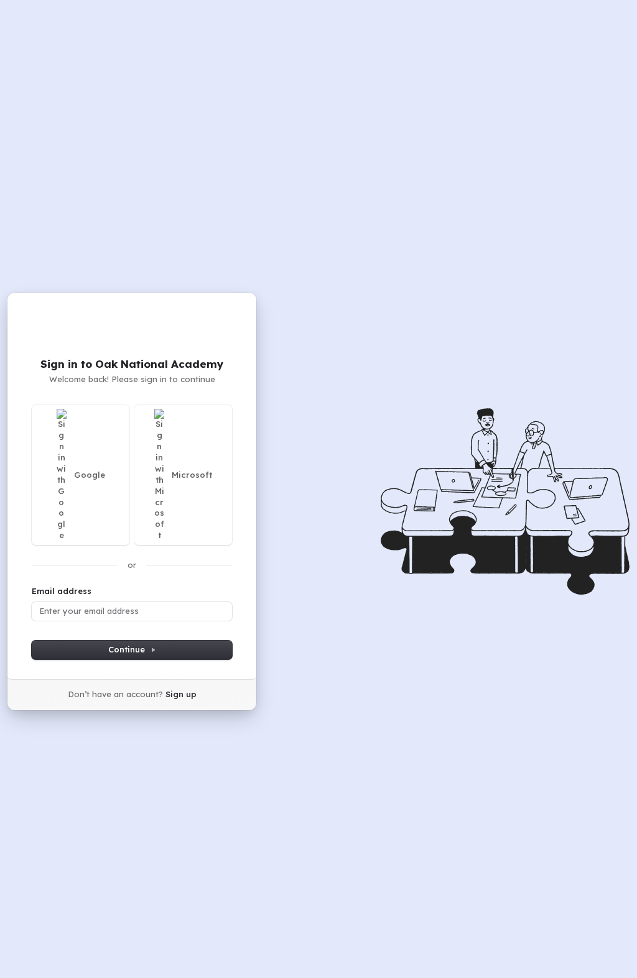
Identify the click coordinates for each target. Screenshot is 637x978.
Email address (61, 591)
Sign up (181, 694)
